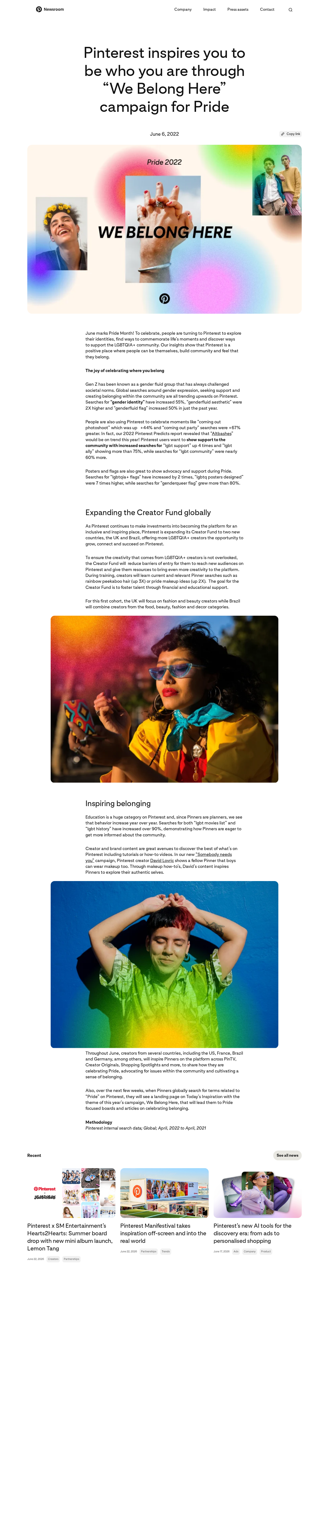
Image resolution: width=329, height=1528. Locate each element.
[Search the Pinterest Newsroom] (290, 9)
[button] (290, 134)
